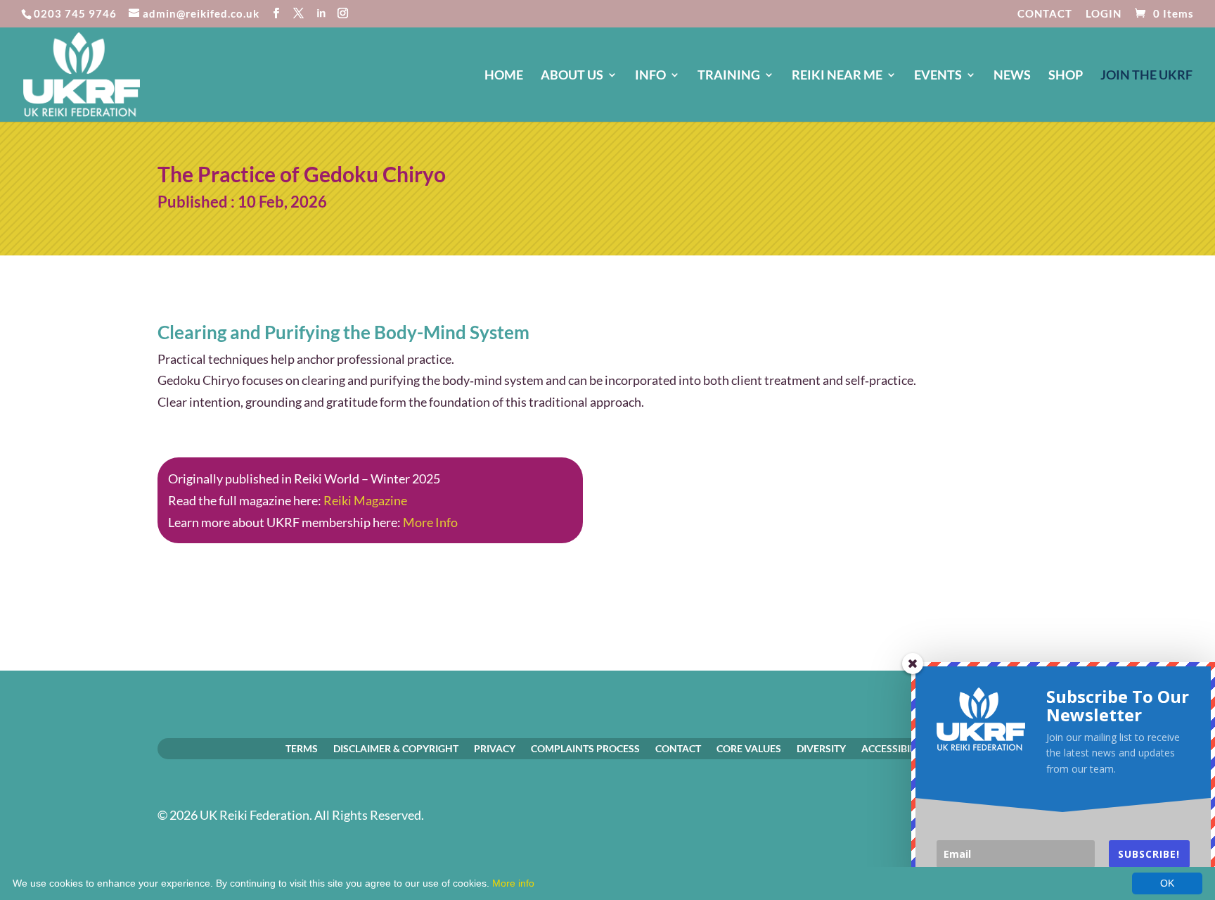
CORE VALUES (748, 748)
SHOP (1065, 76)
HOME (503, 76)
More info (513, 883)
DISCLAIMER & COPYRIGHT (395, 748)
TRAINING (729, 76)
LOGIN (1103, 14)
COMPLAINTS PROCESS (585, 748)
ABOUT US (572, 76)
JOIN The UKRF (1146, 76)
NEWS (1012, 76)
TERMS (301, 748)
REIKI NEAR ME (837, 76)
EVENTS (938, 76)
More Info (430, 522)
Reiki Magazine (365, 500)
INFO (650, 76)
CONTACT (1044, 14)
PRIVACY (494, 748)
